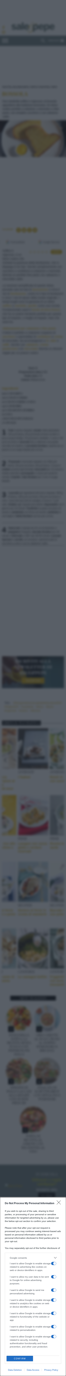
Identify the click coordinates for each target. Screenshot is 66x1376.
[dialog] (33, 1286)
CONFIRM (20, 1358)
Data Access (33, 1370)
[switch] (53, 1263)
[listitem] (33, 1257)
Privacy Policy (51, 1370)
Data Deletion (15, 1370)
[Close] (60, 1203)
